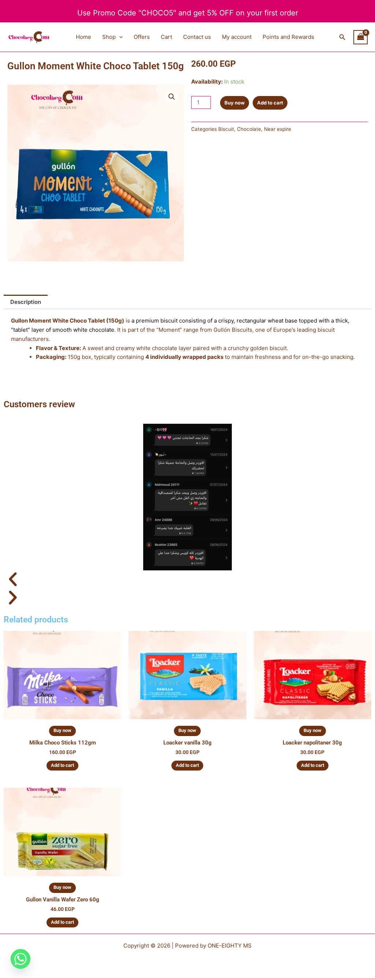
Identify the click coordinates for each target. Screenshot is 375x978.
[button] (119, 37)
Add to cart (270, 103)
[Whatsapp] (20, 959)
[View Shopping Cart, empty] (360, 37)
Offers (142, 36)
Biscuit (226, 129)
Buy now (234, 103)
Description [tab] (25, 301)
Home (83, 36)
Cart (166, 36)
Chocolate (249, 129)
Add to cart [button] (62, 765)
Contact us (197, 36)
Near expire (277, 129)
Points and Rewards (288, 36)
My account (237, 36)
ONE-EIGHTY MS (230, 945)
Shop (109, 36)
